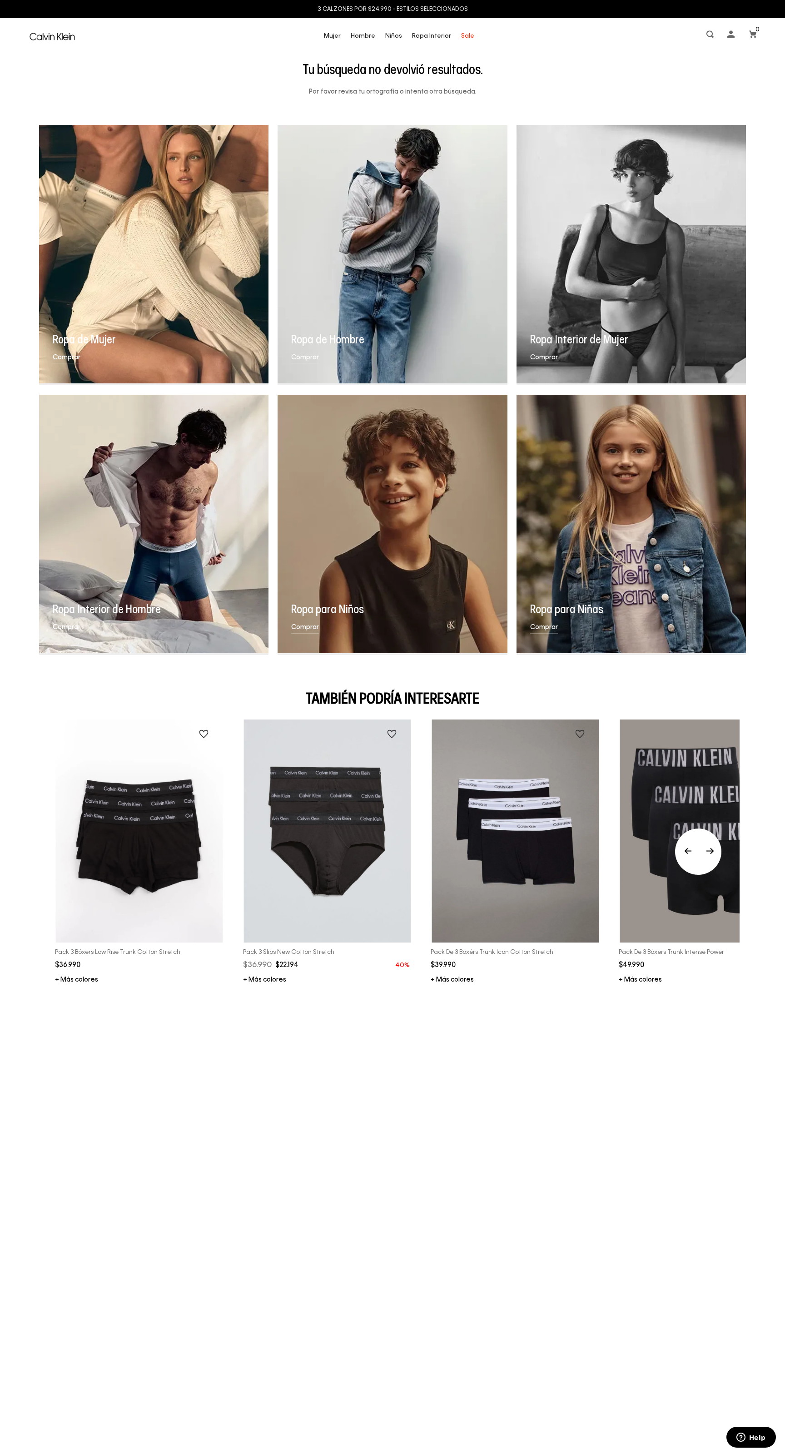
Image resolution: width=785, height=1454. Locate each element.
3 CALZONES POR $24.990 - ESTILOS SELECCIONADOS (393, 9)
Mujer (332, 36)
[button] (710, 36)
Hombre (363, 36)
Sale (467, 36)
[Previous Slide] (698, 852)
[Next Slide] (710, 851)
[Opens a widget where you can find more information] (751, 1438)
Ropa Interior (431, 36)
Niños (393, 36)
